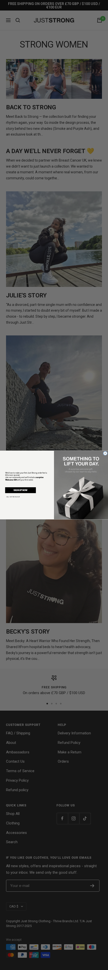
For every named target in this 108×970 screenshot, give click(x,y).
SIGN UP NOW (20, 490)
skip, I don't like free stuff (13, 497)
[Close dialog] (105, 453)
